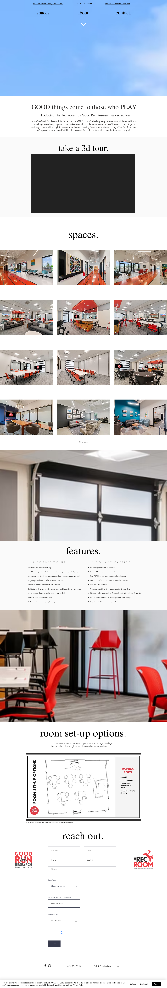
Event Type (52, 880)
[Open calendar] (76, 921)
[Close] (164, 984)
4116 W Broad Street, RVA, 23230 (48, 3)
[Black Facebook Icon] (45, 965)
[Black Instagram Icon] (49, 965)
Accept (156, 984)
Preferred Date (53, 914)
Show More (83, 442)
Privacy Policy (78, 985)
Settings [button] (133, 984)
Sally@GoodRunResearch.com (117, 3)
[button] (26, 267)
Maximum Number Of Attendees (59, 897)
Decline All (144, 984)
